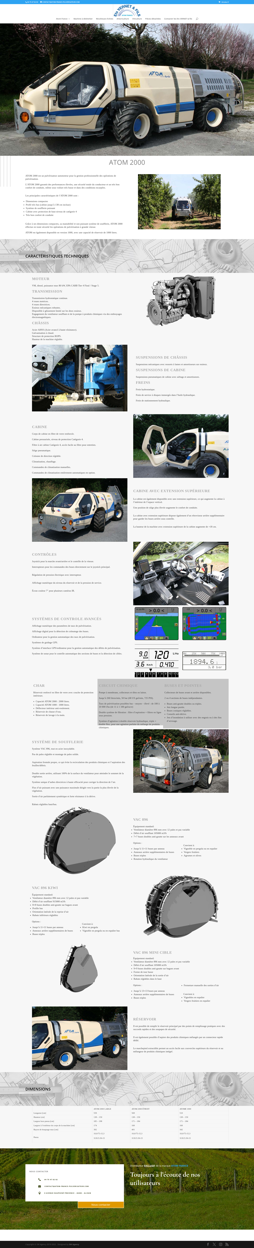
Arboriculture (123, 19)
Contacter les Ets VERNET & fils (178, 19)
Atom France (61, 19)
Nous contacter (100, 1204)
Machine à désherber (83, 19)
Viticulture (137, 19)
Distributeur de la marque (150, 1165)
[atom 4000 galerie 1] (179, 229)
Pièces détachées (153, 19)
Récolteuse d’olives (104, 19)
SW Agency (74, 1244)
